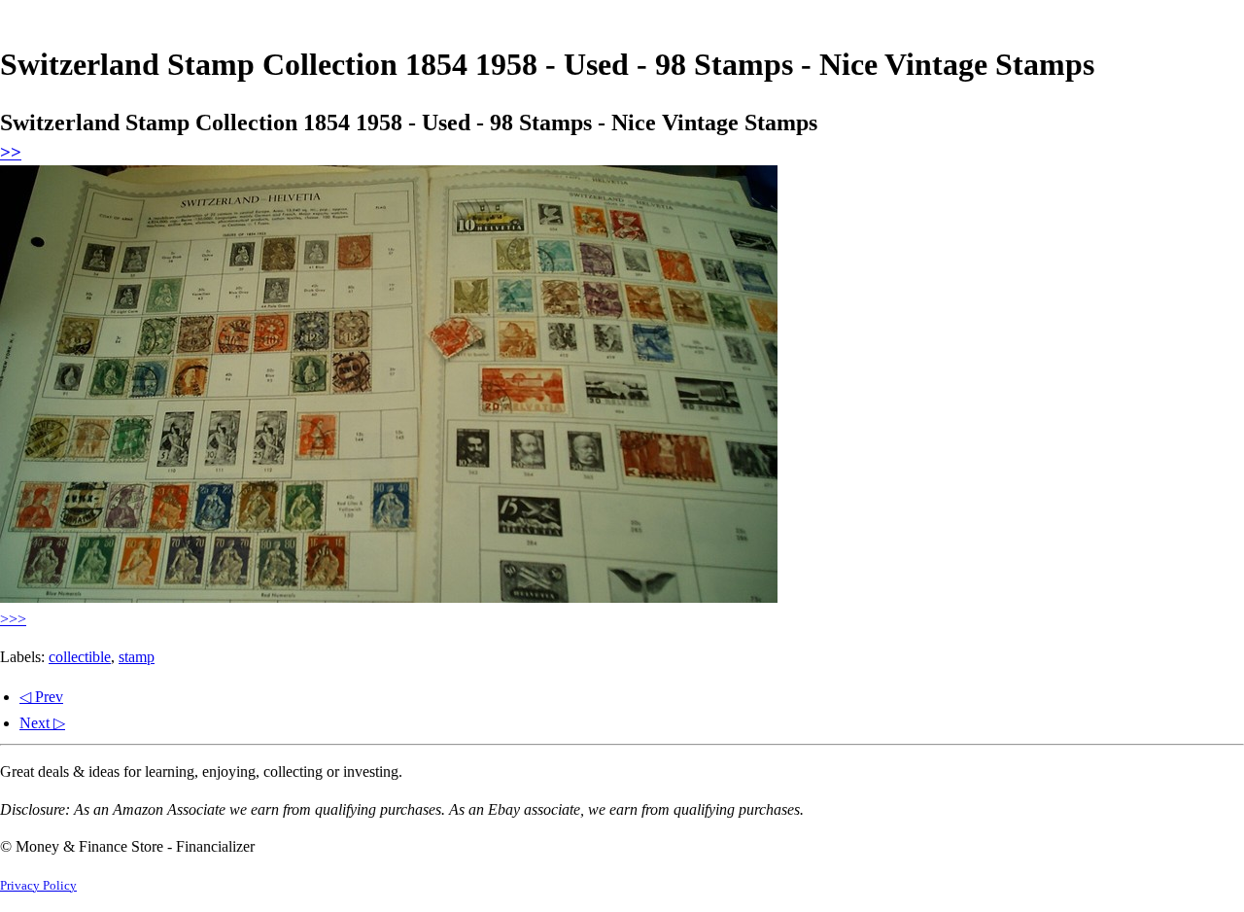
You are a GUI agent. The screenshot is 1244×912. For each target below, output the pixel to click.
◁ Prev (41, 696)
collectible (80, 657)
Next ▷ (42, 723)
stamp (137, 657)
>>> (13, 619)
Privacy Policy (38, 886)
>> (10, 152)
